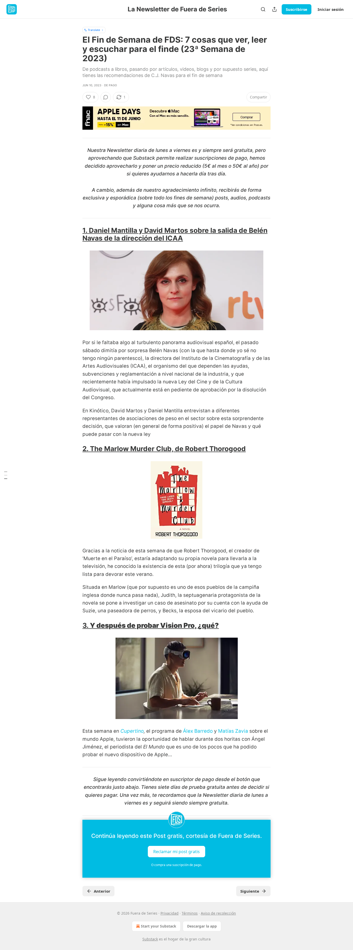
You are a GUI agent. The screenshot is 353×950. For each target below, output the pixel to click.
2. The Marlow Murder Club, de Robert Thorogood (164, 449)
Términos (190, 913)
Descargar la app (202, 926)
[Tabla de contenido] (5, 475)
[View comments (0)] (106, 97)
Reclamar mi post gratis (176, 851)
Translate (94, 30)
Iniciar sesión (331, 9)
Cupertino (132, 731)
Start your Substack (158, 926)
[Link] (75, 234)
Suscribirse (296, 9)
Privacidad (169, 913)
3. (86, 625)
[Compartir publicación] (274, 9)
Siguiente (249, 891)
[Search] (263, 9)
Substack (150, 939)
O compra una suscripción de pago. (176, 865)
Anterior (102, 891)
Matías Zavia (233, 731)
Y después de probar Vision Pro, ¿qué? (154, 625)
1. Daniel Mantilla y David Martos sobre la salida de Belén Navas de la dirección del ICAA (174, 234)
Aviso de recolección (218, 913)
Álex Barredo (198, 731)
